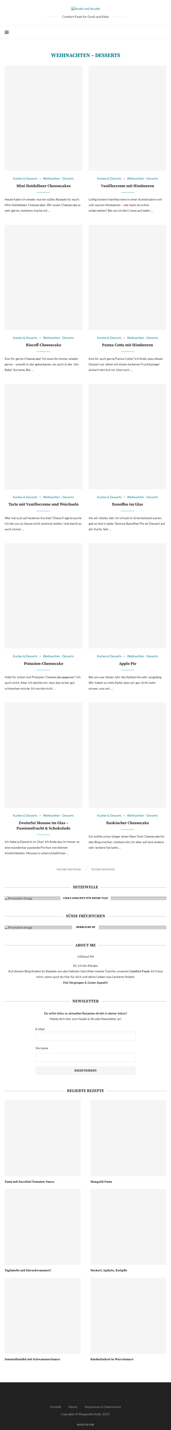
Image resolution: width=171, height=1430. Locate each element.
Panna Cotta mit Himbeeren (127, 345)
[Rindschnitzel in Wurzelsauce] (128, 1316)
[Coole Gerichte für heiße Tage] (85, 898)
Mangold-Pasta (101, 1182)
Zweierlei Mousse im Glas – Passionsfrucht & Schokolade (43, 825)
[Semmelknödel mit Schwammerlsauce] (43, 1316)
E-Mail (40, 1029)
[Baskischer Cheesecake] (127, 755)
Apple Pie (127, 663)
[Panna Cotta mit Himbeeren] (127, 277)
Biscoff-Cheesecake (43, 345)
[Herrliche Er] (85, 927)
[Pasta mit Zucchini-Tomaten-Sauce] (43, 1138)
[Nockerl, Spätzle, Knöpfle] (128, 1227)
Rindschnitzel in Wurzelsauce (111, 1359)
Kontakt (55, 1407)
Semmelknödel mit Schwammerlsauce (32, 1359)
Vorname (41, 1048)
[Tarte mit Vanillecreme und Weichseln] (43, 436)
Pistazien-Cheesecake (43, 663)
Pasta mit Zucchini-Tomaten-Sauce (29, 1182)
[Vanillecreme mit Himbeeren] (127, 118)
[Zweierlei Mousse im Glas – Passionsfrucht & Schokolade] (43, 755)
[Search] (164, 32)
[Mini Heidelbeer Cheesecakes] (43, 118)
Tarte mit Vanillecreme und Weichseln (43, 504)
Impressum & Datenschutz (103, 1407)
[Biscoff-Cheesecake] (43, 277)
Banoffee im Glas (127, 504)
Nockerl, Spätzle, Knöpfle (108, 1270)
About (73, 1407)
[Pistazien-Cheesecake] (43, 595)
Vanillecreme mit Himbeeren (127, 185)
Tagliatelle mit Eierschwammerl (28, 1270)
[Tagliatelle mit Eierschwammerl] (43, 1227)
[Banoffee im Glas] (127, 436)
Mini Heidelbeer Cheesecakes (43, 185)
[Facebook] (150, 32)
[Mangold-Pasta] (128, 1138)
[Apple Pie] (127, 595)
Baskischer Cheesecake (127, 823)
